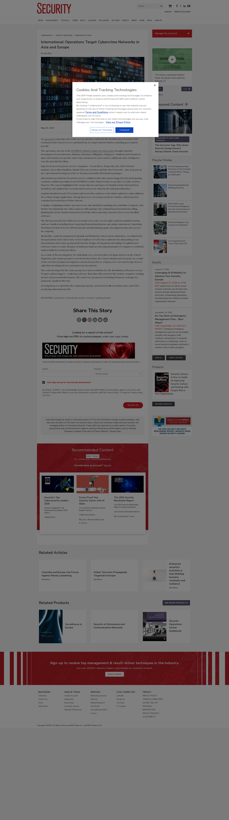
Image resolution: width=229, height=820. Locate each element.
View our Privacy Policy (118, 122)
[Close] (155, 85)
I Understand (124, 130)
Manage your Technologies (102, 130)
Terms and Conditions (96, 112)
